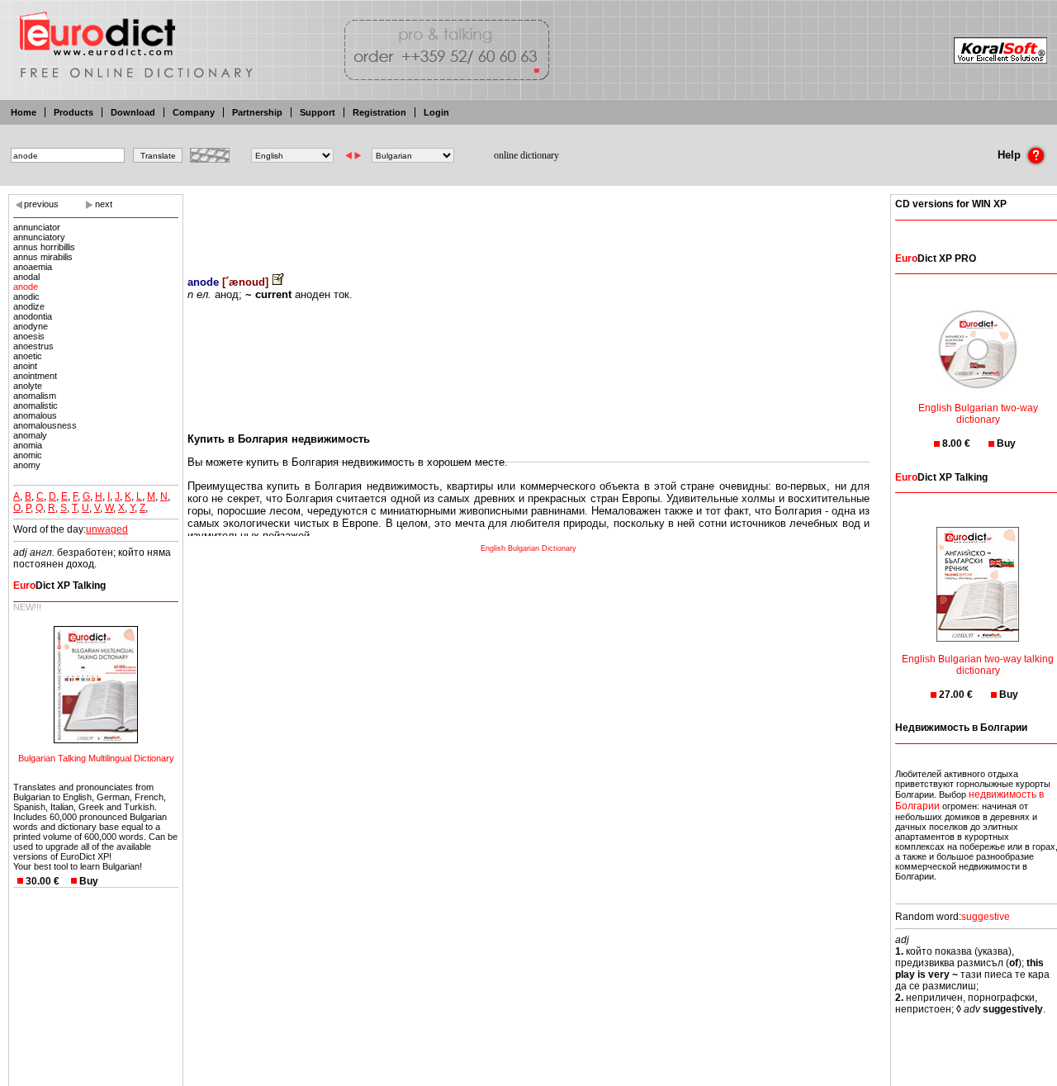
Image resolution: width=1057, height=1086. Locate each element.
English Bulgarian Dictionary (528, 548)
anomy (26, 465)
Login (436, 112)
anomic (27, 455)
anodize (29, 306)
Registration (379, 112)
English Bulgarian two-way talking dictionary (978, 664)
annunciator (36, 227)
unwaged (107, 529)
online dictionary (526, 155)
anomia (27, 445)
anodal (26, 277)
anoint (25, 366)
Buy (88, 881)
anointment (35, 376)
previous (41, 204)
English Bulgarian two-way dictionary (978, 413)
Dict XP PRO (935, 258)
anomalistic (35, 405)
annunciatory (39, 237)
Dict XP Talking (59, 585)
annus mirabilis (43, 257)
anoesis (29, 336)
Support (317, 112)
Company (194, 112)
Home (23, 112)
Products (73, 112)
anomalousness (45, 425)
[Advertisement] (528, 223)
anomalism (34, 396)
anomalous (35, 415)
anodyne (30, 326)
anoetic (27, 356)
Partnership (257, 112)
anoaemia (32, 267)
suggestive (985, 916)
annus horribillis (44, 247)
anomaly (30, 435)
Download (133, 112)
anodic (26, 296)
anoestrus (33, 346)
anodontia (32, 316)
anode (25, 287)
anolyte (27, 386)
